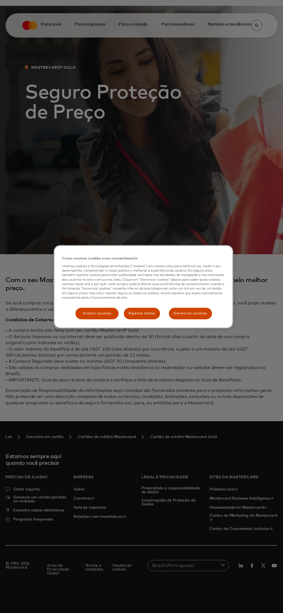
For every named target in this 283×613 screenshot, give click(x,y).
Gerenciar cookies (190, 313)
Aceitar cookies (97, 313)
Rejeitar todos (142, 313)
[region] (143, 286)
